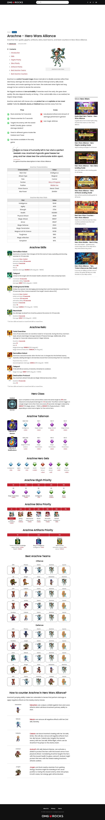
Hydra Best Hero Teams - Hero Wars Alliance (86, 117)
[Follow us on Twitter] (90, 2)
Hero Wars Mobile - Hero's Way (86, 242)
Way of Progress (54, 182)
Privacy (53, 808)
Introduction (15, 53)
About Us (45, 808)
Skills (12, 56)
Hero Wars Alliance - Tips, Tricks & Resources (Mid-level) (86, 267)
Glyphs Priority (16, 60)
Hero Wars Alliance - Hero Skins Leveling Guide (86, 167)
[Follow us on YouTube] (96, 2)
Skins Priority (15, 63)
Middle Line (54, 185)
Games (14, 32)
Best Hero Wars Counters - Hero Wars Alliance (85, 216)
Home (8, 32)
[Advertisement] (52, 17)
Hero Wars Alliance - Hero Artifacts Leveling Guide (84, 192)
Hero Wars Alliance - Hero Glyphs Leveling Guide (84, 144)
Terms (60, 808)
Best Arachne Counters (19, 74)
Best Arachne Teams (18, 70)
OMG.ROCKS (12, 44)
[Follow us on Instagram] (93, 2)
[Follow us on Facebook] (87, 2)
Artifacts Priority (16, 67)
